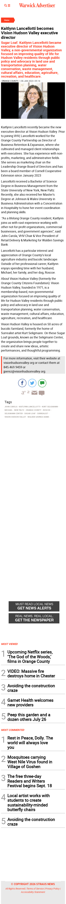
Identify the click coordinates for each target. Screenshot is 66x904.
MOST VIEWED (9, 644)
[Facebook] (22, 383)
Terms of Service (35, 888)
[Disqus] (33, 462)
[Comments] (42, 383)
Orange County (10, 80)
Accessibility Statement (33, 892)
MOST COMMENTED (12, 730)
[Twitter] (32, 383)
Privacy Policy (52, 888)
